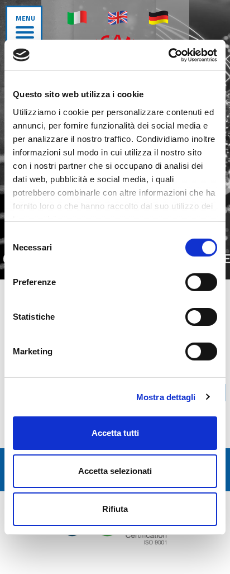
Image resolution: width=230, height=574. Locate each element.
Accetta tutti (115, 433)
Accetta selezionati (115, 471)
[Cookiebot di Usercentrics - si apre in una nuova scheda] (168, 55)
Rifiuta (115, 508)
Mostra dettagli (166, 396)
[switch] (201, 282)
